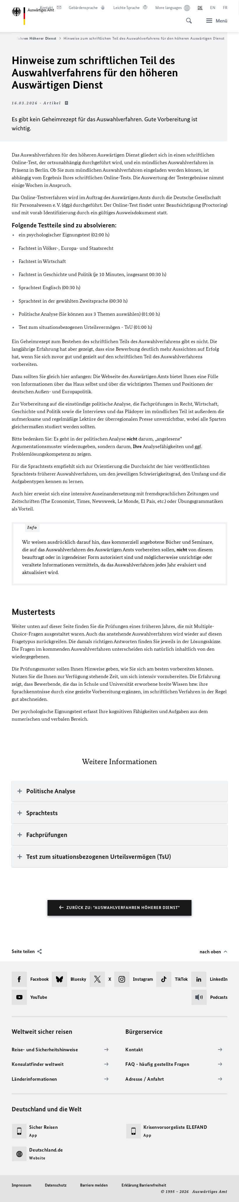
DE (200, 7)
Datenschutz (55, 1185)
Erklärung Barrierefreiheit (144, 1185)
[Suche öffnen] (187, 17)
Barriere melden (94, 1185)
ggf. (198, 446)
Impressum (21, 1185)
